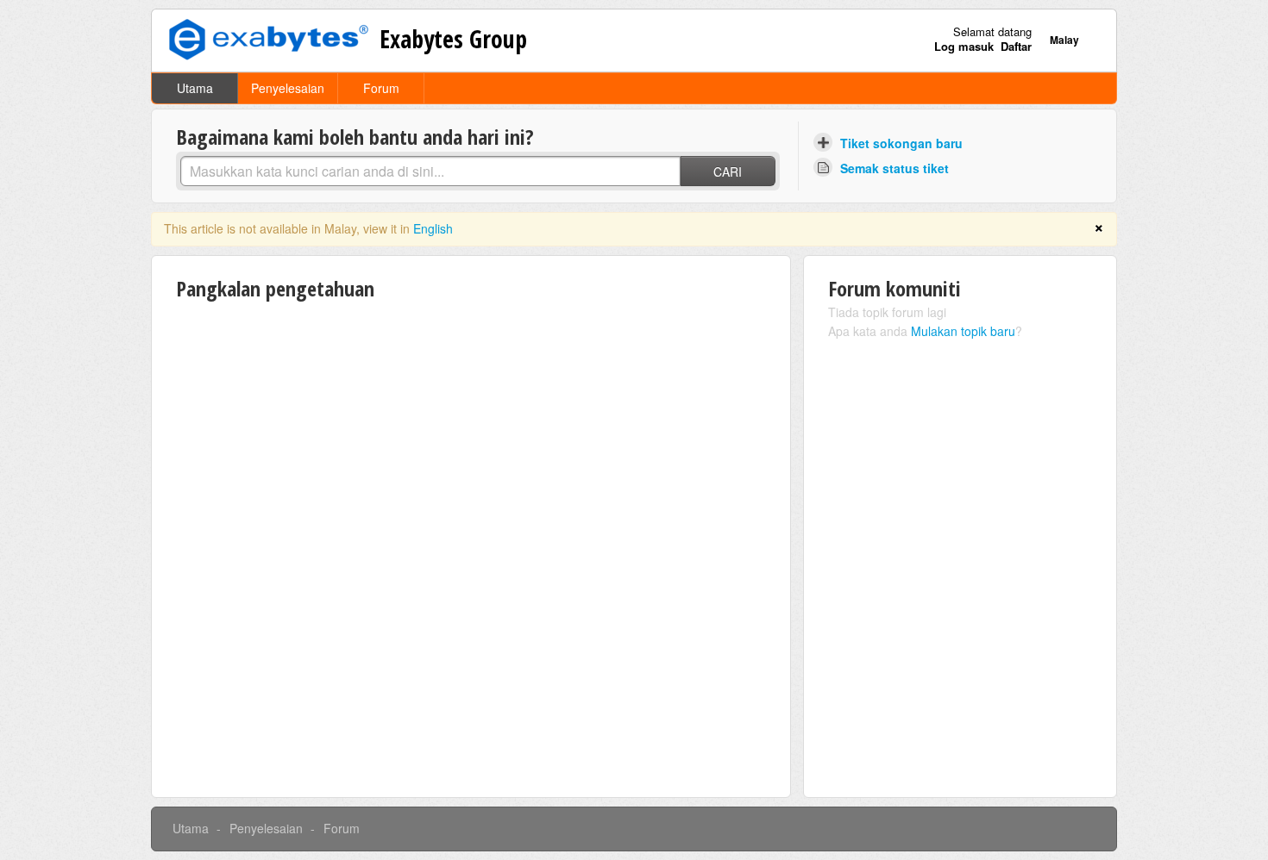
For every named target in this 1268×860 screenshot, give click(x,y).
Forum (381, 88)
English (433, 228)
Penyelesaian (287, 88)
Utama (195, 88)
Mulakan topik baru (963, 331)
